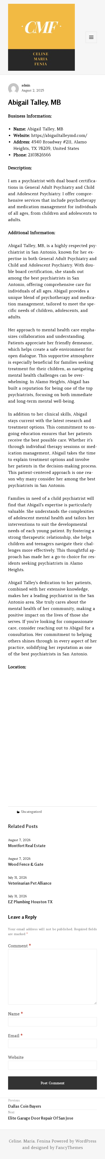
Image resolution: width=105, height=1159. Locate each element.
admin (26, 85)
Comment (19, 945)
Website (16, 1057)
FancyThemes (69, 1147)
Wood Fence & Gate (25, 864)
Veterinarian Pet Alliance (29, 883)
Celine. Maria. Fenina (29, 1141)
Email (15, 1035)
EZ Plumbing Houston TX (30, 901)
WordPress (85, 1141)
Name (15, 1013)
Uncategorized (31, 812)
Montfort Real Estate (27, 845)
